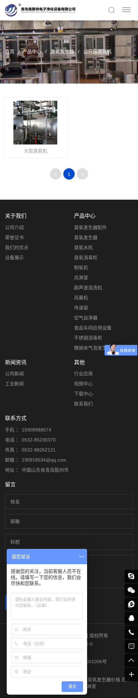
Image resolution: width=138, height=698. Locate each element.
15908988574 (36, 429)
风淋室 (81, 277)
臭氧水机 (83, 247)
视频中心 (83, 383)
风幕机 (81, 297)
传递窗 (81, 307)
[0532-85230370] (131, 632)
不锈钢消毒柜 (88, 337)
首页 (9, 51)
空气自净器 (85, 317)
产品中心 (31, 51)
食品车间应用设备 (93, 327)
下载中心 (83, 393)
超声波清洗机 (88, 287)
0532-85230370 (39, 439)
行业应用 (83, 373)
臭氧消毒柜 (85, 257)
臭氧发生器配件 (90, 227)
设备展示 (14, 257)
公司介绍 (14, 227)
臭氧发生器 (61, 51)
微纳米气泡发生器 (93, 348)
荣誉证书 (14, 237)
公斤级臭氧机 (97, 51)
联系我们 (83, 403)
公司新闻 (14, 373)
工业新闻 (14, 383)
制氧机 (81, 267)
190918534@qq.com (44, 460)
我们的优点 (16, 247)
